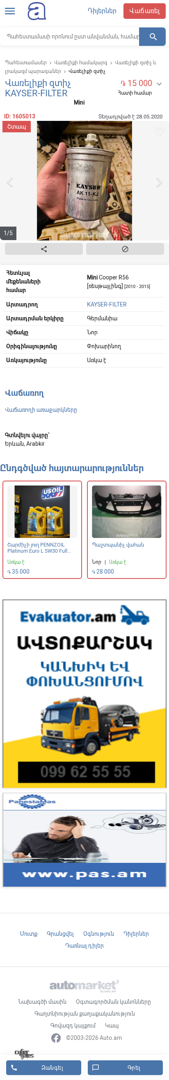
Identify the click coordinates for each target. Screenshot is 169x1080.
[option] (84, 182)
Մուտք (28, 933)
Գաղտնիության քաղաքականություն (84, 1013)
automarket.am (34, 11)
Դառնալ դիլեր (84, 945)
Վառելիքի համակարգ (80, 63)
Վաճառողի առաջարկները (41, 409)
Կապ (112, 1025)
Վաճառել (144, 11)
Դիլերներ (102, 11)
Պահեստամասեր (26, 63)
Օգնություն (98, 933)
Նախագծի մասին (42, 1001)
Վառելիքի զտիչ (87, 71)
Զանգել (36, 1067)
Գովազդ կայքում (73, 1025)
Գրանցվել (60, 933)
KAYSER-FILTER (107, 304)
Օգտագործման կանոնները (113, 1001)
